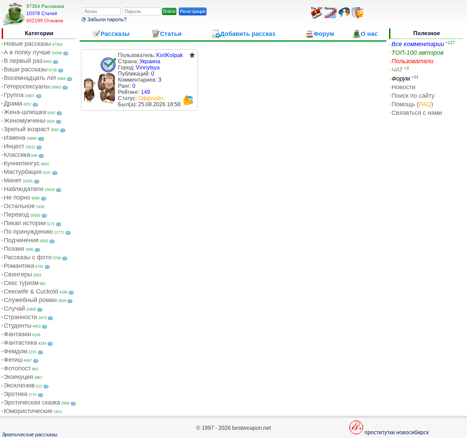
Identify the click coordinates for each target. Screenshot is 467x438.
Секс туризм (21, 282)
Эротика (15, 394)
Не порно (17, 197)
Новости (403, 87)
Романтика (19, 265)
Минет (13, 180)
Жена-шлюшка (25, 112)
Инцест (14, 146)
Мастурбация (23, 171)
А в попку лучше (27, 52)
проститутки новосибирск (396, 432)
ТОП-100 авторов (417, 52)
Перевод (16, 214)
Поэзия (14, 248)
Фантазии (17, 334)
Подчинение (21, 240)
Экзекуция (18, 376)
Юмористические (28, 411)
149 (145, 92)
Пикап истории (25, 223)
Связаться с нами (416, 112)
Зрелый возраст (27, 129)
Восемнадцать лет (30, 77)
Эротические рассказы (29, 434)
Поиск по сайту (413, 95)
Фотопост (17, 368)
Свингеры (18, 274)
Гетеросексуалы (27, 86)
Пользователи (412, 61)
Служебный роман (30, 300)
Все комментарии (417, 44)
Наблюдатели (23, 189)
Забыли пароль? (106, 19)
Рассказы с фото (28, 257)
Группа (14, 95)
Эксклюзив (19, 385)
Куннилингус (22, 163)
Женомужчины (24, 120)
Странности (20, 317)
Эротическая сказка (32, 402)
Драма (13, 103)
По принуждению (28, 231)
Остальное (19, 206)
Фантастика (20, 342)
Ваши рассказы (26, 69)
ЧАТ (397, 69)
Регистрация (192, 11)
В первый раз (23, 60)
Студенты (17, 325)
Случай (14, 308)
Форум (400, 78)
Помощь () (412, 104)
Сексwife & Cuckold (31, 291)
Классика (17, 154)
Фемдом (15, 351)
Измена (14, 137)
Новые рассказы (27, 43)
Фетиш (13, 359)
